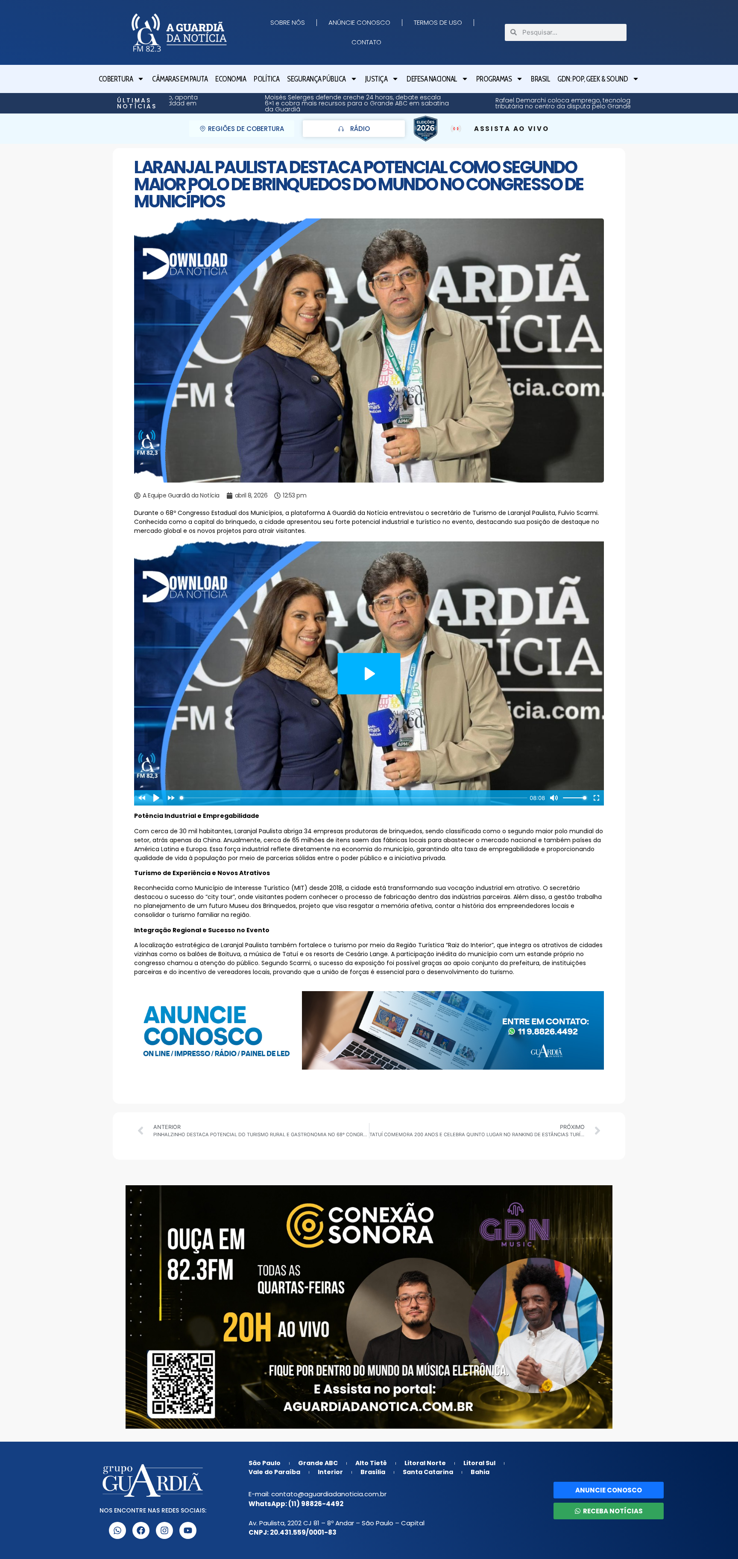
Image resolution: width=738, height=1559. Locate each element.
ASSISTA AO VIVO (511, 128)
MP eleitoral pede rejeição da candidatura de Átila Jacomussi (596, 103)
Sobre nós (287, 22)
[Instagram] (164, 1530)
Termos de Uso (438, 22)
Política (266, 79)
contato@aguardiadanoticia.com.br (329, 1493)
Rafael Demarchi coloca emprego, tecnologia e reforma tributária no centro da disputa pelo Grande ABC (375, 103)
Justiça (376, 79)
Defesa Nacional (432, 79)
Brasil (540, 79)
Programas (494, 79)
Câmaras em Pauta (180, 79)
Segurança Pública (316, 79)
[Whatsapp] (117, 1530)
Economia (230, 79)
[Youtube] (187, 1530)
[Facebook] (140, 1530)
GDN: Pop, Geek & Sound (592, 79)
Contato (366, 42)
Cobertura (116, 79)
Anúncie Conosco (359, 22)
